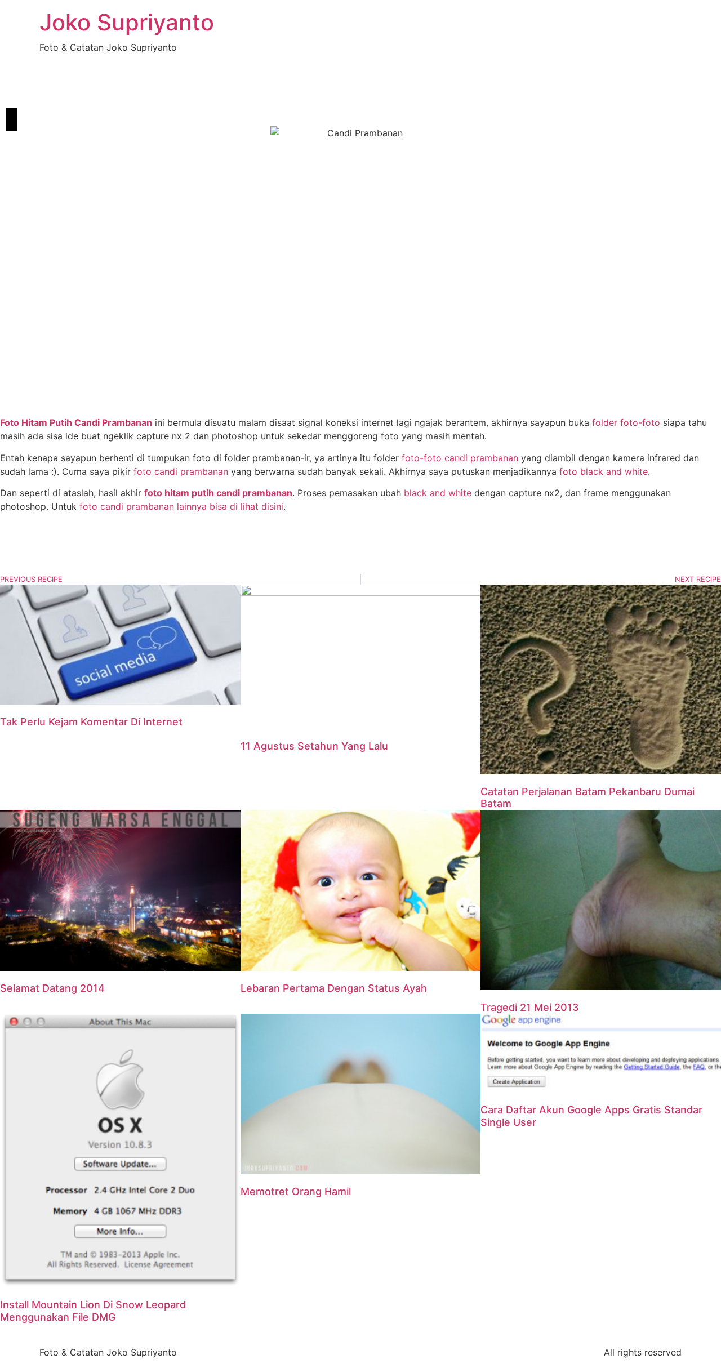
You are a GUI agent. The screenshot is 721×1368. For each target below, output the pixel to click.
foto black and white (603, 471)
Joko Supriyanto (126, 22)
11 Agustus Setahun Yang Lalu (314, 746)
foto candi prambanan (180, 471)
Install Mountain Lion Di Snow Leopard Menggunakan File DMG (93, 1311)
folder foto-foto (626, 422)
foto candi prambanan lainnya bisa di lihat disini (181, 506)
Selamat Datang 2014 (52, 988)
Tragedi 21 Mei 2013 (529, 1007)
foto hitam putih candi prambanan (218, 492)
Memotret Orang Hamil (296, 1191)
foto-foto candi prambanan (460, 458)
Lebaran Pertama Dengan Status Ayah (334, 988)
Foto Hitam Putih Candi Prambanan (76, 422)
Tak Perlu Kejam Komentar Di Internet (91, 722)
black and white (437, 492)
